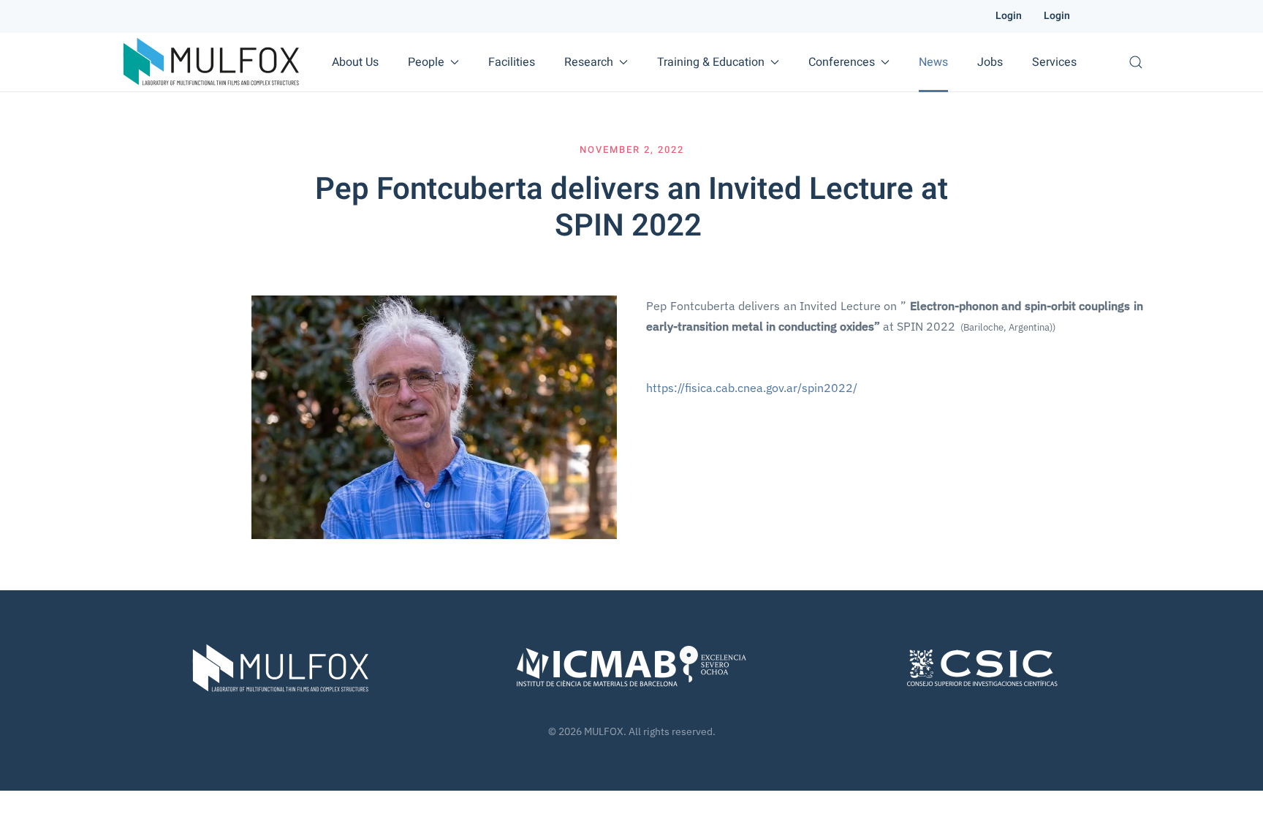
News (933, 62)
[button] (1136, 62)
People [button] (426, 62)
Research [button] (588, 62)
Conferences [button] (841, 62)
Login (1008, 15)
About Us (355, 62)
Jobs (990, 62)
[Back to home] (211, 62)
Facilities (511, 62)
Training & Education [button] (711, 62)
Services (1054, 62)
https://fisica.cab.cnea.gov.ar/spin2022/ (751, 387)
